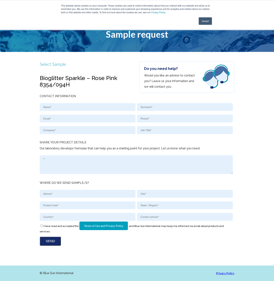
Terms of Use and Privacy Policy (103, 225)
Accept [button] (205, 21)
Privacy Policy (158, 12)
